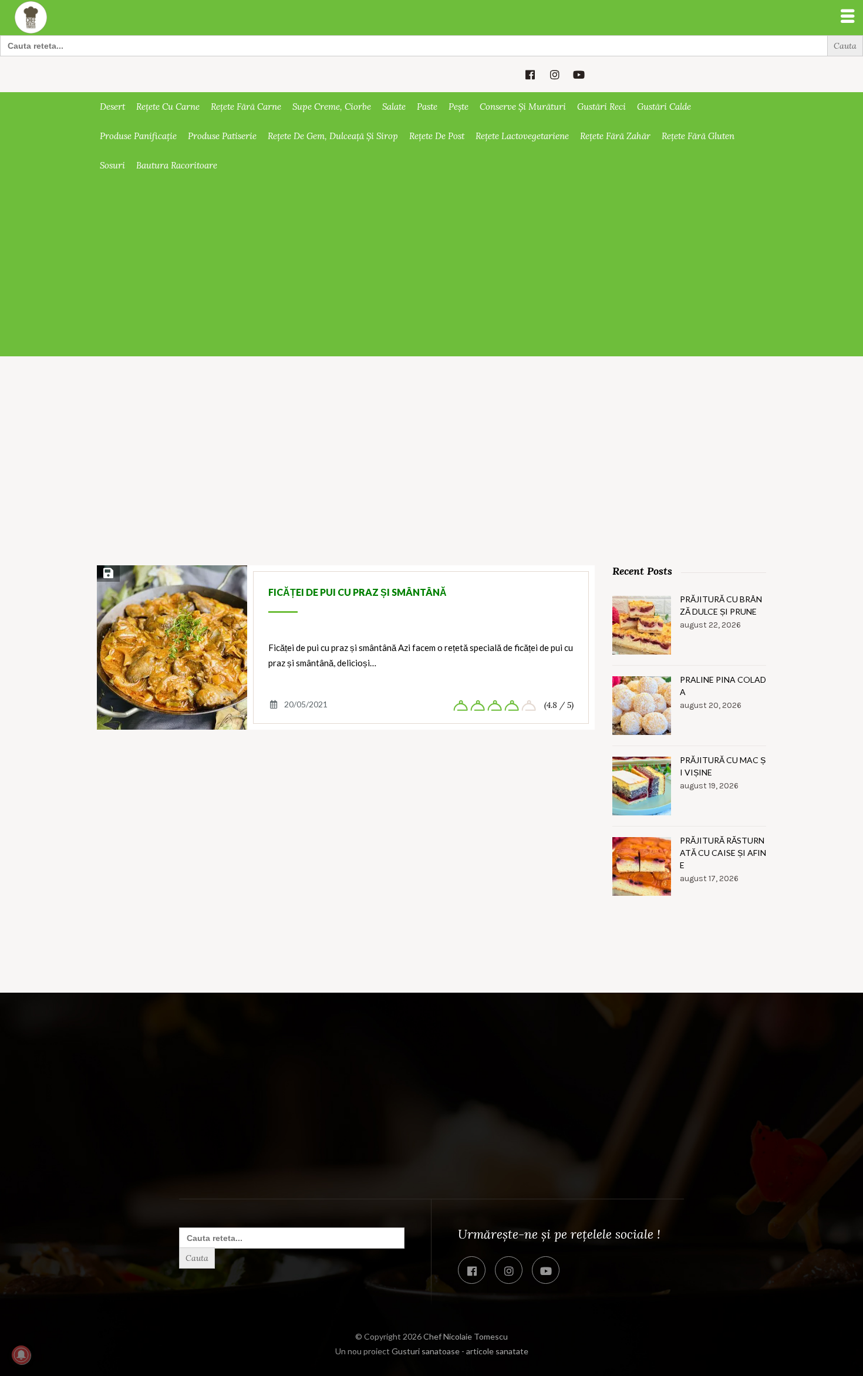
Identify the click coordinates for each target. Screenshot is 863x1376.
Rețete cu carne (168, 106)
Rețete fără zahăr (615, 135)
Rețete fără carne (246, 106)
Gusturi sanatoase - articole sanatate (460, 1351)
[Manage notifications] (21, 1354)
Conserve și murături (523, 106)
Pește (458, 106)
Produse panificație (138, 135)
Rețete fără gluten (698, 135)
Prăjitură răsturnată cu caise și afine (723, 852)
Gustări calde (664, 106)
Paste (427, 106)
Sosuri (112, 165)
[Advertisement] (431, 268)
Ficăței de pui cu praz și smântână (357, 592)
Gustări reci (601, 106)
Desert (112, 106)
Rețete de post (436, 135)
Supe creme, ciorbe (331, 106)
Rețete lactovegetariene (522, 135)
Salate (394, 106)
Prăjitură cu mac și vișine (723, 766)
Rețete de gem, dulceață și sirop (333, 135)
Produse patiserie (222, 135)
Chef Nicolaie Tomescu (465, 1336)
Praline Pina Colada (723, 685)
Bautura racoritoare (176, 165)
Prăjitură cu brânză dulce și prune (721, 605)
